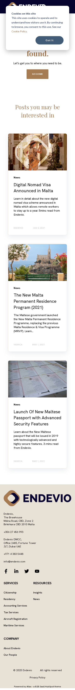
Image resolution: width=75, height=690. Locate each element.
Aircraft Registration (15, 618)
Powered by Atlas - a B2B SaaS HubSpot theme (37, 686)
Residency (9, 599)
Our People (10, 654)
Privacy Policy (37, 677)
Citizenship (10, 592)
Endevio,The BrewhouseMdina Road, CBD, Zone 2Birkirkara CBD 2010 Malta (19, 519)
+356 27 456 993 (13, 532)
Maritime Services (14, 625)
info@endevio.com (14, 561)
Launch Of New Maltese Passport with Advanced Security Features (37, 418)
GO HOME (37, 74)
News (36, 599)
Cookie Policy (19, 31)
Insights (37, 592)
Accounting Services (15, 605)
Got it (50, 40)
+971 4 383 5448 (13, 554)
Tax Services (11, 612)
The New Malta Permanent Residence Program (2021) (35, 301)
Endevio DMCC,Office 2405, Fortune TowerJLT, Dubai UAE (20, 543)
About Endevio (12, 648)
